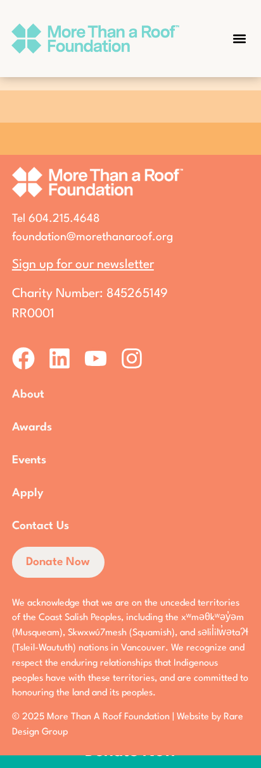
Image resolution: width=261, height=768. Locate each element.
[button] (239, 38)
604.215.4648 (64, 218)
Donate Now (58, 562)
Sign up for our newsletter (83, 265)
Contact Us (40, 526)
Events (29, 460)
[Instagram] (131, 358)
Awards (32, 427)
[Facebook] (23, 358)
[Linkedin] (59, 358)
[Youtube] (95, 358)
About (28, 394)
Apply (28, 493)
